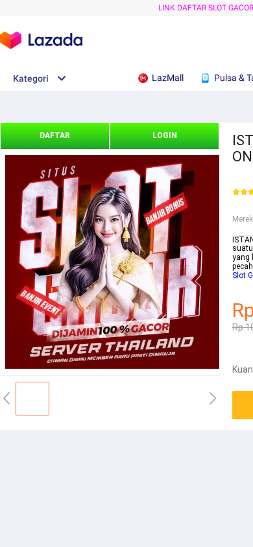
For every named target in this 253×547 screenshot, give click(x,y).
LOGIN (164, 135)
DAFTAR (55, 135)
